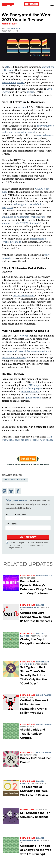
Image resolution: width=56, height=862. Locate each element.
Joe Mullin (43, 662)
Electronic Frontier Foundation (9, 4)
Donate (32, 4)
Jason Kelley (44, 753)
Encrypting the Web (15, 480)
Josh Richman (45, 576)
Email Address (11, 524)
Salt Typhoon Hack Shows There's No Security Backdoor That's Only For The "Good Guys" (33, 675)
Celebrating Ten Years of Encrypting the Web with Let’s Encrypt (35, 849)
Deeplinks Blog (27, 576)
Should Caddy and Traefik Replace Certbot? (32, 733)
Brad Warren (45, 695)
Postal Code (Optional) (15, 514)
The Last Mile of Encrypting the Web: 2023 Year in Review (34, 791)
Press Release (27, 809)
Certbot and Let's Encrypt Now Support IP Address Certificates (36, 616)
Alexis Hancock (12, 29)
